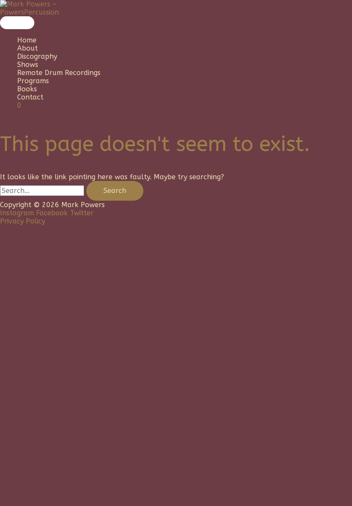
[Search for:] (43, 191)
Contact (30, 97)
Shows (27, 64)
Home (26, 40)
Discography (37, 56)
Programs (33, 81)
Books (27, 89)
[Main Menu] (17, 22)
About (27, 48)
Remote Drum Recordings (58, 73)
